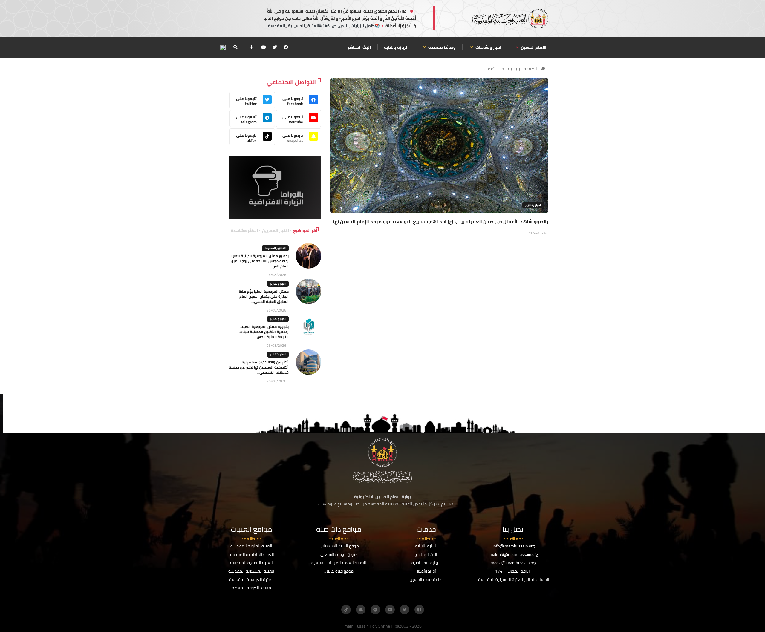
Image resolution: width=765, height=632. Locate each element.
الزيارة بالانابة (396, 47)
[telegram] (375, 609)
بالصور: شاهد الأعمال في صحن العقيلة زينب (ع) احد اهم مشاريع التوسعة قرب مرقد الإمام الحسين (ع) (440, 221)
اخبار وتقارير (533, 205)
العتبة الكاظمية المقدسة (251, 554)
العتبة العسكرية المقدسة (251, 571)
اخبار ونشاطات (488, 47)
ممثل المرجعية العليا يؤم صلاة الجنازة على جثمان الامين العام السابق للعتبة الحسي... (264, 296)
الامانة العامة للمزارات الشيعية (338, 563)
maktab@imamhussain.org (513, 554)
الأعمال (490, 69)
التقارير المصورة (275, 248)
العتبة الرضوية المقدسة (251, 563)
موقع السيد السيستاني (339, 546)
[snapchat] (360, 609)
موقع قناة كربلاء (339, 571)
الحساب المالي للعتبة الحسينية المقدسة (513, 579)
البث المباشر (359, 47)
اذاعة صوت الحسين (426, 579)
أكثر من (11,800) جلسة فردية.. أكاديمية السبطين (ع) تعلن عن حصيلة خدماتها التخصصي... (259, 367)
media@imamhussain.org (513, 563)
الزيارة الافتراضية (426, 563)
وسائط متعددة (441, 47)
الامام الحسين (533, 47)
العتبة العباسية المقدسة (251, 579)
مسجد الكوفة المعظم (251, 588)
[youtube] (263, 47)
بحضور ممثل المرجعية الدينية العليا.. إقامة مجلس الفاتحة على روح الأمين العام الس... (259, 260)
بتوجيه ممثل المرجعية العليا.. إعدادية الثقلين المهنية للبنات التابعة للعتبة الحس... (264, 331)
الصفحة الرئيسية (522, 69)
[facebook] (286, 47)
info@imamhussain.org (514, 546)
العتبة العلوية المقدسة (251, 546)
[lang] (223, 47)
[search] (235, 47)
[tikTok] (346, 609)
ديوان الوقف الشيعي (338, 554)
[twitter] (275, 47)
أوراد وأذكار (426, 571)
